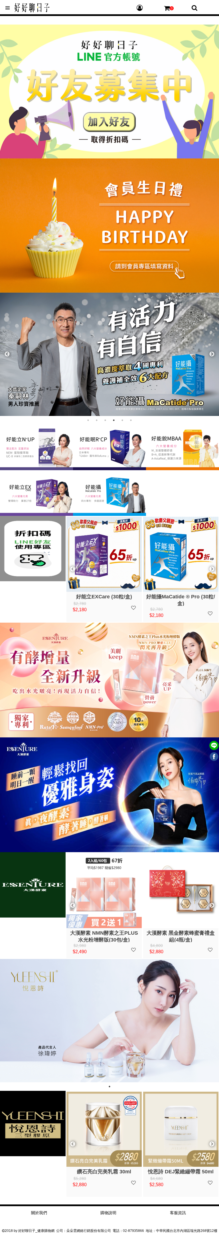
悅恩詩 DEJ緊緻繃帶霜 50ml (104, 1171)
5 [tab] (122, 420)
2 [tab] (97, 420)
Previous (7, 354)
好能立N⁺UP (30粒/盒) (181, 597)
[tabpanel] (109, 354)
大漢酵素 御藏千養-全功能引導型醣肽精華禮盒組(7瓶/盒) (180, 936)
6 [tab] (131, 420)
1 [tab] (88, 420)
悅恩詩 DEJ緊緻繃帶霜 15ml (181, 1171)
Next (212, 354)
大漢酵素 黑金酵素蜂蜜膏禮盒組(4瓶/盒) (104, 936)
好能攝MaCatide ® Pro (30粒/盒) (104, 600)
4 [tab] (114, 420)
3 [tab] (105, 420)
